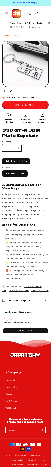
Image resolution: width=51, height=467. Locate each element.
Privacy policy (17, 460)
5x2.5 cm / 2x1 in (16, 161)
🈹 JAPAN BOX (21, 455)
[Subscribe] (41, 430)
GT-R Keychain (34, 23)
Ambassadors (11, 387)
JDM (4, 290)
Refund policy (38, 455)
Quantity (7, 142)
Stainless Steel (15, 173)
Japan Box (16, 23)
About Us (10, 380)
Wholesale (10, 408)
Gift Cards (11, 401)
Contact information (37, 464)
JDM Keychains (39, 290)
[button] (25, 330)
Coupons (9, 394)
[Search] (29, 13)
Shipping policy (15, 464)
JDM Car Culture (19, 290)
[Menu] (6, 13)
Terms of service (36, 460)
